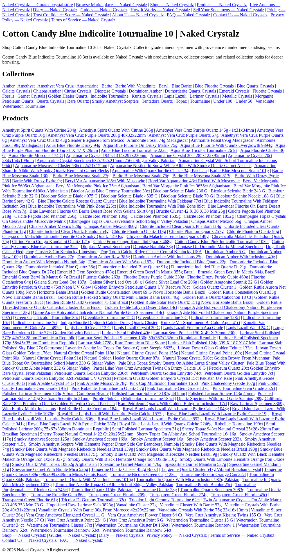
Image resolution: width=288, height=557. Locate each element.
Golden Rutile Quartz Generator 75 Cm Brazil (87, 302)
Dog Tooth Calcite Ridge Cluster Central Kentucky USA (151, 251)
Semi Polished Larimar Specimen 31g (145, 428)
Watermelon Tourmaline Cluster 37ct (59, 525)
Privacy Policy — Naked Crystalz (177, 535)
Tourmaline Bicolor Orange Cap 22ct (213, 474)
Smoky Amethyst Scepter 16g (156, 439)
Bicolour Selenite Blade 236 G (180, 190)
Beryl (163, 86)
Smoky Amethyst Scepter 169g (99, 439)
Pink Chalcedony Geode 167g (228, 383)
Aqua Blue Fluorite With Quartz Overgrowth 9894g (226, 145)
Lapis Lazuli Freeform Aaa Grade (193, 327)
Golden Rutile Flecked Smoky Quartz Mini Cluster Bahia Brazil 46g (118, 297)
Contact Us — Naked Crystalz (240, 14)
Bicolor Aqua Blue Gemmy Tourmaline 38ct (110, 190)
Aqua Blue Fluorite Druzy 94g (73, 145)
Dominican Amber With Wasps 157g (121, 261)
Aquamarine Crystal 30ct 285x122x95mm (187, 155)
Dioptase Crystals (110, 91)
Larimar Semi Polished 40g (126, 332)
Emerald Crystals (234, 91)
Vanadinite (264, 101)
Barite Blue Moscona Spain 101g (239, 170)
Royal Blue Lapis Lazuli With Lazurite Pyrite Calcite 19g (218, 413)
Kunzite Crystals (146, 96)
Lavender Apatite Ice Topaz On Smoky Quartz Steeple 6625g (120, 347)
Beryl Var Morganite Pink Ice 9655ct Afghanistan (186, 185)
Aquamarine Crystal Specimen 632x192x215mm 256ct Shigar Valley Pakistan (106, 160)
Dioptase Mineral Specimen (105, 246)
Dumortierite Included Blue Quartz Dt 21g (208, 266)
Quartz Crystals (50, 101)
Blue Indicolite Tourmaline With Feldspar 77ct (160, 201)
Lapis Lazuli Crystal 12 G (88, 327)
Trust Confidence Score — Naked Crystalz (71, 14)
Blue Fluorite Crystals (214, 86)
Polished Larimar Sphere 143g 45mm (221, 393)
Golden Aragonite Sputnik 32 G (228, 282)
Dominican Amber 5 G (225, 251)
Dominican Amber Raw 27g (49, 256)
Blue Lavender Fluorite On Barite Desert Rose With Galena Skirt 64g (91, 211)
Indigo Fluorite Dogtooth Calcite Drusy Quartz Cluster (109, 322)
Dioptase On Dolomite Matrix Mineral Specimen (219, 246)
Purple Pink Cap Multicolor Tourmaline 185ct (133, 398)
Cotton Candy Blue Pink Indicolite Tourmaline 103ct (222, 241)
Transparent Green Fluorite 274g (179, 494)
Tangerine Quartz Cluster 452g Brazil (124, 469)
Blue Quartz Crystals (255, 86)
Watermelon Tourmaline (23, 106)
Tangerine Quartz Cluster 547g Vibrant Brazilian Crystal (211, 469)
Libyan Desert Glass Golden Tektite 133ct (215, 347)
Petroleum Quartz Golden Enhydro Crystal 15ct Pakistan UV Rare (173, 378)
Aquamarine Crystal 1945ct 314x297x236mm (106, 155)
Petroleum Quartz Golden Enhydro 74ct (165, 373)
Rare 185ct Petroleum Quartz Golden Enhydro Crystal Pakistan (58, 403)
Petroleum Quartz (17, 101)
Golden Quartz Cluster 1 (214, 287)
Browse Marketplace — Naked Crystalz (111, 4)
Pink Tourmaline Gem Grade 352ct (244, 388)
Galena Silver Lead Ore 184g (115, 282)
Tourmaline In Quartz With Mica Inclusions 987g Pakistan (187, 479)
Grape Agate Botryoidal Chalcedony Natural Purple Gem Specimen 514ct (98, 312)
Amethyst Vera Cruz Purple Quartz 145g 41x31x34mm (205, 130)
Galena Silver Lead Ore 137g (60, 282)
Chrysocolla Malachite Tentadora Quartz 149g (168, 236)
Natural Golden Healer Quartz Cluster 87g (121, 358)
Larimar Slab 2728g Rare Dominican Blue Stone (121, 342)
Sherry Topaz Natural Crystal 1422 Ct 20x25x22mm (86, 434)
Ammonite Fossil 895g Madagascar (222, 140)
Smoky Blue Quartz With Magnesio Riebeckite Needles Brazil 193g (196, 449)
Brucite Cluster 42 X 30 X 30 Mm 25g (190, 211)
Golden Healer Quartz (67, 96)
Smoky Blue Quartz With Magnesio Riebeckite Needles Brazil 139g (72, 449)
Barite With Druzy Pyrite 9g (37, 180)
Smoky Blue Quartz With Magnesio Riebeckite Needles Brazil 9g (159, 454)
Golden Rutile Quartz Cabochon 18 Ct (217, 297)
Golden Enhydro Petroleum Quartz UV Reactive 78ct (142, 287)
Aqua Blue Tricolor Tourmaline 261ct (203, 150)
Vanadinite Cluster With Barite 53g (191, 504)
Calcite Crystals (16, 91)
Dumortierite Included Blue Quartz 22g (191, 261)
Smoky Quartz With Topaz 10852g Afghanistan (54, 464)
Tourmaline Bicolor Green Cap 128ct (144, 474)
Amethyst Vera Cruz (55, 86)
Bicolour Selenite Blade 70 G (187, 196)
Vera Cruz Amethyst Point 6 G (136, 520)
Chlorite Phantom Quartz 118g (139, 231)
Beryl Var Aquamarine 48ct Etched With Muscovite (194, 180)
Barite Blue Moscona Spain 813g (201, 175)
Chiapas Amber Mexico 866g (110, 226)
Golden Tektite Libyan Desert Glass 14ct (141, 307)
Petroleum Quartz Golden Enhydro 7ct (238, 373)
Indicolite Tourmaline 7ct (35, 322)
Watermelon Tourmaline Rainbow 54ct (136, 530)
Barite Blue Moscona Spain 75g (140, 175)
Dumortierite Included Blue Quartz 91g (133, 266)
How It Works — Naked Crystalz (160, 9)
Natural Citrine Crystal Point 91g (51, 358)
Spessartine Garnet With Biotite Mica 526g (50, 469)
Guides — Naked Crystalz (103, 9)
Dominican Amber (145, 91)
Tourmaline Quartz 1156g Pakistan (101, 489)
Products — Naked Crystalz (222, 4)
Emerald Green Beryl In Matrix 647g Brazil (41, 277)
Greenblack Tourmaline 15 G (109, 317)
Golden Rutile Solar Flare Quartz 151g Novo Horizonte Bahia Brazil (192, 302)
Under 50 (243, 101)
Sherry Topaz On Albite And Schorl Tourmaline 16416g (186, 434)
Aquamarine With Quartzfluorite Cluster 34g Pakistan (159, 170)
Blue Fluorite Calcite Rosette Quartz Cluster (77, 201)
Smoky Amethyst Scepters (115, 101)
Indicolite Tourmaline (110, 96)
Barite (107, 86)
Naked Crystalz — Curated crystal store (37, 4)
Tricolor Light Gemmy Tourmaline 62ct (164, 499)
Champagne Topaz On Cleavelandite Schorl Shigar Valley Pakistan (128, 221)
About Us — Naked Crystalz (138, 14)
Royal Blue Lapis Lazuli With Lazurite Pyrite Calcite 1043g (176, 408)
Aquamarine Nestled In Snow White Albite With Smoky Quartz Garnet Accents (180, 165)
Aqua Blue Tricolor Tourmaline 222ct (134, 150)
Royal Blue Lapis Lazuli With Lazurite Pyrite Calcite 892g (150, 418)
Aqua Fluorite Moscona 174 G (35, 155)
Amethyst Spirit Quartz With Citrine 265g (116, 130)
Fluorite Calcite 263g (101, 277)
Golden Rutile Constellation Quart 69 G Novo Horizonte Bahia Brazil (143, 292)
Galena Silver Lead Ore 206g (171, 282)
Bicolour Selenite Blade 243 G (238, 190)
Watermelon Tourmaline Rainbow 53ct (64, 530)
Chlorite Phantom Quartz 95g (253, 231)
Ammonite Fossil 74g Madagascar (157, 140)
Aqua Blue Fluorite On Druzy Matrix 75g (140, 145)
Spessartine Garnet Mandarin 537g (195, 464)
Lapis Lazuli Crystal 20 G (137, 327)
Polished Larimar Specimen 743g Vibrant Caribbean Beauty (55, 393)
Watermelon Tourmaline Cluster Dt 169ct (131, 525)
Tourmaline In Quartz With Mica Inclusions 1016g (88, 479)
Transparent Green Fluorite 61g (30, 499)
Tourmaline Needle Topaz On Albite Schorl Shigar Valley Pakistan (114, 484)
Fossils (8, 96)
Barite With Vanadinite (135, 86)
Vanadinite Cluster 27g (136, 504)
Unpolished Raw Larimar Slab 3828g (79, 504)
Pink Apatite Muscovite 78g (102, 383)
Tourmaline (200, 101)
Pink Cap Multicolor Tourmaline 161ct (164, 383)
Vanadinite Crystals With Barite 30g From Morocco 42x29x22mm (96, 509)
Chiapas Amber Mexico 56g (216, 221)
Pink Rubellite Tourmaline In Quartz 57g (107, 388)
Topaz (181, 101)
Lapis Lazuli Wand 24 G (248, 327)
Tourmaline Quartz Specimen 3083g (212, 489)
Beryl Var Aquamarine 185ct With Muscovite (105, 180)
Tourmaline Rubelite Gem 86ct (58, 494)
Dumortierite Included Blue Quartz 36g (60, 266)
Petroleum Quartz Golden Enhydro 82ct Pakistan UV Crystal (56, 378)
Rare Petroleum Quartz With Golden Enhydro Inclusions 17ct (172, 403)
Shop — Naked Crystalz (172, 4)
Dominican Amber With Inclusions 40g (240, 256)
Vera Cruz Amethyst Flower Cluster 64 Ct (145, 515)
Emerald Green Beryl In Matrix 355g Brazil (156, 271)
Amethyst (26, 86)
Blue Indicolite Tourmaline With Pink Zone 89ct (161, 206)
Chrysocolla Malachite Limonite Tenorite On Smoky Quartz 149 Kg (62, 236)
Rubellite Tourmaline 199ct (239, 423)
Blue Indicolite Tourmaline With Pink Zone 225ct (72, 206)
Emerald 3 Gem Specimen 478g (85, 271)
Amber (8, 86)
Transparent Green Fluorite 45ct (239, 494)
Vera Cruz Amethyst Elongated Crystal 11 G (65, 515)
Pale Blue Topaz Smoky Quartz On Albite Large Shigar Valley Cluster (181, 363)
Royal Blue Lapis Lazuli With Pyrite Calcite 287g (72, 423)
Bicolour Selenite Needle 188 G (244, 196)
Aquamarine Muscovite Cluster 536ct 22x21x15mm (61, 165)
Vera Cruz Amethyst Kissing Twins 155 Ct (223, 515)
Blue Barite (182, 86)
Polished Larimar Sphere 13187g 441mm (148, 393)
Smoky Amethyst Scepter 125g (41, 439)
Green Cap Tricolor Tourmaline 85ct (47, 317)
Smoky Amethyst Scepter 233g (214, 439)
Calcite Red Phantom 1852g (209, 216)
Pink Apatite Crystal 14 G (51, 383)
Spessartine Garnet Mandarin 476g (130, 464)
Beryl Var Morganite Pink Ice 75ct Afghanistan (97, 185)
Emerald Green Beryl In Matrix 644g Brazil (236, 271)
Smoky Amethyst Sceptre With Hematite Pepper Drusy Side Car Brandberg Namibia (104, 444)
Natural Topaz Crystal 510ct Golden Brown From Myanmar (216, 358)
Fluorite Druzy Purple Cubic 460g (217, 277)
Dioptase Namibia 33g (153, 246)
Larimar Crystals (204, 96)
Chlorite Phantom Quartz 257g (196, 231)
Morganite (264, 96)
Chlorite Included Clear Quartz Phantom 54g (69, 231)
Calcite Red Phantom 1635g (155, 216)
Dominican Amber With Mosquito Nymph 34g (43, 261)
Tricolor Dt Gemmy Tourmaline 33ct (93, 499)
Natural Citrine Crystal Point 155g (147, 353)
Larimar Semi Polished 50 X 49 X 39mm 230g (195, 332)
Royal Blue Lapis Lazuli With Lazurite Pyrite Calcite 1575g (110, 413)
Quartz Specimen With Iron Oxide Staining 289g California (229, 398)
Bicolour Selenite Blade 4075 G (69, 196)
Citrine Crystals (77, 91)
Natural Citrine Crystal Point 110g (84, 353)
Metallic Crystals (237, 96)
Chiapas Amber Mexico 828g (55, 226)
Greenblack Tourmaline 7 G (163, 317)
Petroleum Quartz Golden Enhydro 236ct (90, 373)
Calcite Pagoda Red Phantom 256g (45, 216)
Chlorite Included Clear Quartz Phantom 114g (180, 226)
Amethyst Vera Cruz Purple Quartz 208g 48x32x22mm (97, 135)
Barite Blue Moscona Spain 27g (81, 175)
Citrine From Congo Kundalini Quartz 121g (51, 241)
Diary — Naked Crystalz (55, 9)
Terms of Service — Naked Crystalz (83, 19)
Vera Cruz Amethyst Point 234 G (76, 520)
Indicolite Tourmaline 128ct (215, 317)
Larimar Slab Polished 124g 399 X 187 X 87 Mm (212, 342)
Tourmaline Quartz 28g (156, 489)
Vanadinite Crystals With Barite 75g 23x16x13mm (203, 509)
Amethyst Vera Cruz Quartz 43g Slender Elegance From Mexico (67, 140)
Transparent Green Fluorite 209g (118, 494)
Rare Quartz (78, 101)
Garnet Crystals (31, 96)
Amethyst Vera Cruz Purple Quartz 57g (183, 135)
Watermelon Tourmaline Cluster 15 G (199, 520)
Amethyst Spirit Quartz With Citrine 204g (39, 130)
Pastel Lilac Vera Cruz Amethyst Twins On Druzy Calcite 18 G (149, 368)
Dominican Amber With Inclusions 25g (167, 256)
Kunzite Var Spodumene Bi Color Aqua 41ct (200, 322)
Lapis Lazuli (175, 96)
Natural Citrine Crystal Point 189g (211, 353)
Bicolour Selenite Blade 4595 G (129, 196)
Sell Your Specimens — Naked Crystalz (228, 9)
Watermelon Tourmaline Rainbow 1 (203, 525)
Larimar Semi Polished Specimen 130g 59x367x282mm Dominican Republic (147, 337)
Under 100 (222, 101)
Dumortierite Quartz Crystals (190, 91)
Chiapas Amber (47, 91)
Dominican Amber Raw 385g (103, 256)
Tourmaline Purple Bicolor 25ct (204, 484)
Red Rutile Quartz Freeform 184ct (89, 408)
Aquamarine (87, 86)
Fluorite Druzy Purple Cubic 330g (153, 277)
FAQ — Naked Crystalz (188, 14)
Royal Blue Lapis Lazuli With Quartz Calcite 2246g (165, 423)
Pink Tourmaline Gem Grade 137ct (178, 388)
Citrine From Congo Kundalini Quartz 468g (132, 241)
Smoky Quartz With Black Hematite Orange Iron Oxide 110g (122, 459)
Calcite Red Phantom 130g (103, 216)
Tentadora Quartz (157, 101)
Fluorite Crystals (267, 91)
